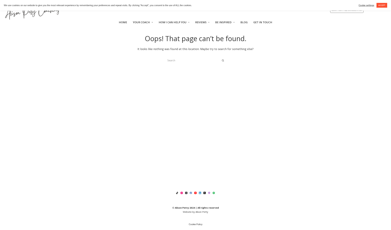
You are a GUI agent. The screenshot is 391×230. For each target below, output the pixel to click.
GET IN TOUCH (262, 22)
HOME (123, 22)
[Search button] (223, 60)
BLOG (244, 22)
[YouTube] (195, 193)
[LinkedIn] (200, 193)
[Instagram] (182, 193)
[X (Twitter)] (204, 193)
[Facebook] (191, 193)
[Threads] (186, 193)
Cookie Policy (195, 224)
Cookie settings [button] (366, 5)
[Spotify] (214, 193)
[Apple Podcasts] (209, 193)
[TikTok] (177, 193)
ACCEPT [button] (381, 5)
